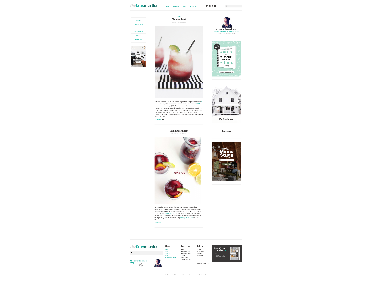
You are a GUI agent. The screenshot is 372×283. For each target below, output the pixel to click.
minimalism (138, 39)
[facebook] (210, 6)
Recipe (179, 16)
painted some (169, 213)
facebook (200, 255)
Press (166, 255)
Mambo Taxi (179, 19)
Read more (158, 119)
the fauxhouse (138, 24)
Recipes (138, 20)
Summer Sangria (179, 130)
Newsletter (193, 6)
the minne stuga (138, 28)
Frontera (160, 106)
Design (183, 255)
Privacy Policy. (181, 275)
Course (167, 253)
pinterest (200, 253)
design (138, 35)
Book (184, 6)
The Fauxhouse (185, 251)
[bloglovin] (215, 6)
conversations (138, 31)
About (167, 6)
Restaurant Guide (170, 257)
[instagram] (207, 6)
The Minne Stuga (186, 253)
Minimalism (184, 257)
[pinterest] (212, 6)
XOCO (198, 104)
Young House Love (186, 218)
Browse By (176, 6)
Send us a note (201, 263)
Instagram (200, 251)
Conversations (186, 259)
